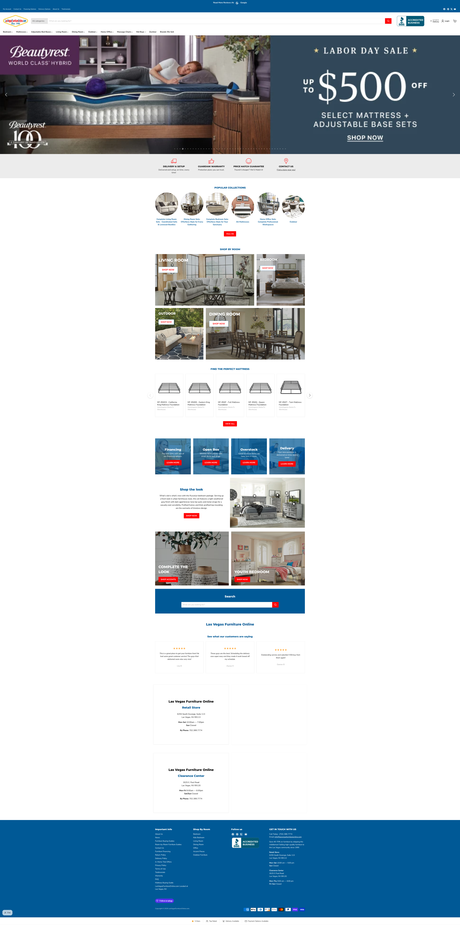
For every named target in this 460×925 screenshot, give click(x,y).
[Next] (310, 389)
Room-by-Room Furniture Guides (168, 838)
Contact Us (17, 9)
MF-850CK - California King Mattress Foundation (168, 397)
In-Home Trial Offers (163, 855)
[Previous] (150, 389)
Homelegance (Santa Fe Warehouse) (165, 402)
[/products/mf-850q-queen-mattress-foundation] (260, 381)
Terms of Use (160, 862)
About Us (56, 9)
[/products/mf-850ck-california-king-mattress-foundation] (169, 381)
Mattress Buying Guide (164, 876)
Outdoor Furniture (200, 848)
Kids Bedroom (198, 831)
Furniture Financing (162, 845)
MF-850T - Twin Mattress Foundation (290, 397)
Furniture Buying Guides (164, 834)
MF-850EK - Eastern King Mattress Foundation (199, 397)
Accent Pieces (198, 845)
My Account (7, 9)
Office (195, 841)
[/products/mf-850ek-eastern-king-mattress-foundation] (200, 381)
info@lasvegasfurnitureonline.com (288, 830)
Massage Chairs (124, 32)
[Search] (388, 21)
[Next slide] (453, 91)
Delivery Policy (161, 852)
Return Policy (160, 848)
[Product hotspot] (254, 489)
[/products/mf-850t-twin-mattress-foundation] (291, 381)
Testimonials (66, 9)
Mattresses (21, 32)
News (157, 831)
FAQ (157, 873)
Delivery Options (44, 9)
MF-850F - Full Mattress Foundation (229, 397)
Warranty (159, 869)
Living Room (61, 32)
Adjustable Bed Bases (41, 32)
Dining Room (78, 32)
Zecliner (152, 32)
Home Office (106, 32)
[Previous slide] (6, 91)
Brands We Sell (167, 32)
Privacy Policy (160, 859)
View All (230, 227)
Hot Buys (140, 32)
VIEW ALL (230, 417)
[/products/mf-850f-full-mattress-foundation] (230, 381)
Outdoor (92, 32)
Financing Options (30, 9)
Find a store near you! (286, 163)
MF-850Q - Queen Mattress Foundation (257, 397)
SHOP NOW (191, 509)
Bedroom (7, 32)
